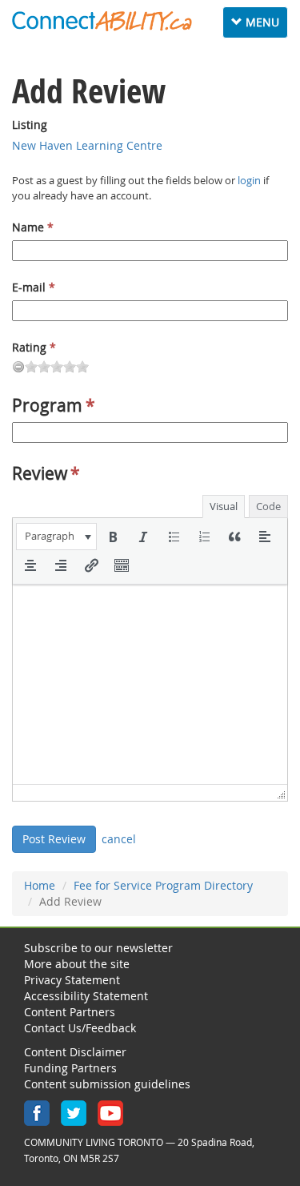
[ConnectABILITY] (102, 21)
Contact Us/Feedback (80, 1027)
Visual (224, 506)
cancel (119, 838)
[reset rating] (18, 366)
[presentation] (56, 536)
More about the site (77, 963)
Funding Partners (70, 1067)
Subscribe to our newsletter (98, 947)
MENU (259, 22)
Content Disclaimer (75, 1051)
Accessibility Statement (86, 995)
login (249, 180)
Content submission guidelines (107, 1084)
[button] (56, 536)
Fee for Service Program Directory (163, 885)
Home (39, 885)
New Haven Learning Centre (87, 145)
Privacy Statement (72, 979)
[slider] (57, 366)
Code (268, 506)
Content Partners (69, 1011)
